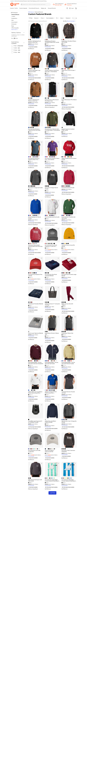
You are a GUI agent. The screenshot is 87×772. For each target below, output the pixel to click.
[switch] (14, 38)
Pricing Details (31, 45)
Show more (14, 29)
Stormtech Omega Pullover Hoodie (51, 188)
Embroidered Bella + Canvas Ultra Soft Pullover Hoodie (68, 363)
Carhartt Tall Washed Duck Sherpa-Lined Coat (34, 42)
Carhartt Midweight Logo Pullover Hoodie (34, 71)
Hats (12, 20)
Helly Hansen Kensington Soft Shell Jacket (35, 480)
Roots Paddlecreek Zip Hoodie (52, 217)
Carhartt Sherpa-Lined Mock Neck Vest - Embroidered (52, 71)
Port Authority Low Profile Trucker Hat (34, 451)
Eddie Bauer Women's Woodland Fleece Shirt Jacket (52, 42)
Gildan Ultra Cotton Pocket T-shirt (69, 71)
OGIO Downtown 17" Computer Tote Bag (52, 304)
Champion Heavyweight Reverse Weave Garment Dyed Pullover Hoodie (35, 246)
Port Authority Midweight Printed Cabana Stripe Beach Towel (69, 481)
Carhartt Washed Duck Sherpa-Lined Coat (33, 100)
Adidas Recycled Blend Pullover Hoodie (50, 422)
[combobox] (35, 4)
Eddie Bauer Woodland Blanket (35, 303)
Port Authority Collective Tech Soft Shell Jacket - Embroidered (52, 129)
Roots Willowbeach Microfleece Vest (69, 100)
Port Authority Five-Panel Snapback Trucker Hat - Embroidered (51, 246)
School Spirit (14, 22)
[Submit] (21, 4)
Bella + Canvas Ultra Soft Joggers (67, 304)
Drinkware (13, 24)
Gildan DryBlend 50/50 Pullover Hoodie (69, 159)
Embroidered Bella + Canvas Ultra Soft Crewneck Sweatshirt (35, 363)
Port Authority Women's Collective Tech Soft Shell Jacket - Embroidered (34, 130)
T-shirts (13, 16)
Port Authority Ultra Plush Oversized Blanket (51, 275)
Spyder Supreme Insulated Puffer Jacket (68, 129)
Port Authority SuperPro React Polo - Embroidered (52, 159)
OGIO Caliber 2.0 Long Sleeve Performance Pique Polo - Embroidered (35, 393)
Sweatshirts (14, 18)
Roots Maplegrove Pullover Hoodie (34, 217)
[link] (14, 4)
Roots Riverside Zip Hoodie (68, 187)
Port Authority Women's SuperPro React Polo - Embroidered (33, 159)
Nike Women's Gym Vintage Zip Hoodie (69, 422)
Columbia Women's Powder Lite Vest (68, 392)
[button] (72, 5)
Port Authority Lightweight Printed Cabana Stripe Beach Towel (52, 481)
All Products (31, 12)
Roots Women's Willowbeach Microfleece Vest (52, 100)
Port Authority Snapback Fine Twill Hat (35, 275)
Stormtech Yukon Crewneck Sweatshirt (68, 451)
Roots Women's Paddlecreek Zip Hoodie (68, 217)
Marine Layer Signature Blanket (35, 333)
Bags (12, 26)
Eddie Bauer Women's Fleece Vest (52, 334)
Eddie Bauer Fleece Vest (67, 333)
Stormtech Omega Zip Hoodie (35, 187)
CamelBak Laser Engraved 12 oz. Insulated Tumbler (35, 422)
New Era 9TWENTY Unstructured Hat (49, 451)
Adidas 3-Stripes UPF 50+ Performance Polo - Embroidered (51, 393)
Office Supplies (15, 28)
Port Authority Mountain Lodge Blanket (69, 275)
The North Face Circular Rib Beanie (68, 246)
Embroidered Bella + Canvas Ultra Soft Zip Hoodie (51, 363)
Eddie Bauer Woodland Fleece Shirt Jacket (69, 42)
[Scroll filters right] (74, 18)
